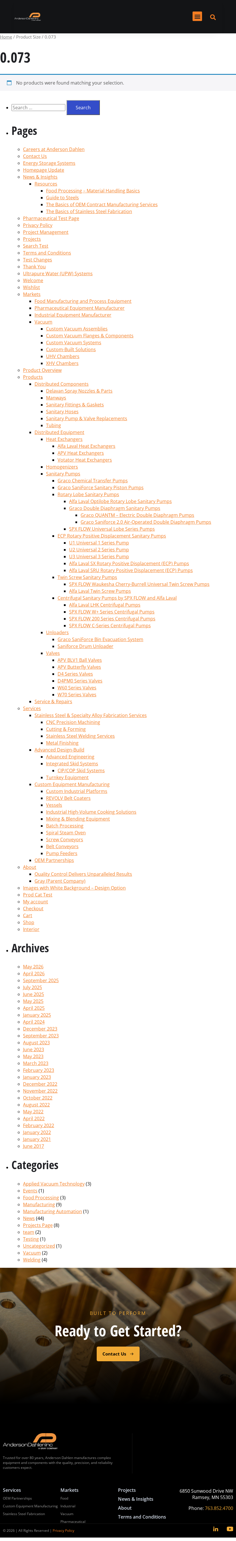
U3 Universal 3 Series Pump (99, 556)
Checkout (33, 908)
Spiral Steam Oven (66, 832)
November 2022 (40, 1091)
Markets (32, 294)
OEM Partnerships (54, 860)
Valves (53, 653)
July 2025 (32, 987)
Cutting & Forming (66, 729)
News (29, 1218)
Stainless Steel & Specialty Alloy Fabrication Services (91, 715)
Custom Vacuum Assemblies (77, 329)
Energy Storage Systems (49, 163)
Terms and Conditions (47, 253)
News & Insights (40, 177)
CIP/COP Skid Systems (81, 770)
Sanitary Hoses (62, 411)
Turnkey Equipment (67, 777)
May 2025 (33, 1001)
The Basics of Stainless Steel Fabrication (89, 211)
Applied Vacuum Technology (54, 1184)
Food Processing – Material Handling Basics (93, 191)
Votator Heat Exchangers (85, 460)
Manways (56, 398)
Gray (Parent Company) (60, 881)
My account (35, 901)
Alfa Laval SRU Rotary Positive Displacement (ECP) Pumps (131, 570)
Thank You (34, 266)
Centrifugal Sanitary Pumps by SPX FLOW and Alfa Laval (117, 598)
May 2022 (33, 1111)
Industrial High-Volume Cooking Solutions (91, 812)
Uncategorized (39, 1246)
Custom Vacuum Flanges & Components (90, 335)
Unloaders (57, 632)
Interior (31, 929)
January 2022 (37, 1132)
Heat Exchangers (64, 439)
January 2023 (37, 1077)
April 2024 (34, 1022)
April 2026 (34, 973)
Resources (46, 184)
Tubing (53, 425)
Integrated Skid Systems (72, 763)
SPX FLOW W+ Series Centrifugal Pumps (112, 612)
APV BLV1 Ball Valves (80, 660)
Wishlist (31, 287)
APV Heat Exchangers (81, 453)
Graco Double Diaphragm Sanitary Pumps (114, 508)
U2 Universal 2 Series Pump (99, 549)
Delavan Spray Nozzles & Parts (79, 391)
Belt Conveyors (62, 846)
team (28, 1232)
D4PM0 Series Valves (80, 681)
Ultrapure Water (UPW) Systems (58, 273)
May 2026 (33, 966)
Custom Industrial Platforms (76, 791)
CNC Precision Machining (73, 722)
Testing (31, 1239)
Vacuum (43, 322)
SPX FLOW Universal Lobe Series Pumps (112, 529)
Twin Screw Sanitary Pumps (87, 577)
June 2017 (33, 1146)
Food (64, 1498)
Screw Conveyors (64, 839)
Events (30, 1191)
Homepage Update (43, 170)
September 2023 (41, 1036)
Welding (32, 1260)
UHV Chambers (62, 356)
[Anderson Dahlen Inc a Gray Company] (27, 16)
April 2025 (34, 1008)
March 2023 (35, 1063)
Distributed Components (62, 384)
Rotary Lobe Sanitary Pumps (88, 494)
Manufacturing (39, 1204)
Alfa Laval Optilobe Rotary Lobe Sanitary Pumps (120, 501)
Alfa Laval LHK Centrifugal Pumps (104, 605)
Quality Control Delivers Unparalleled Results (83, 874)
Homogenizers (62, 467)
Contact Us (35, 156)
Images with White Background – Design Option (74, 888)
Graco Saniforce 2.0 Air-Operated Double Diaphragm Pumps (146, 522)
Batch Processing (64, 826)
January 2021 (37, 1139)
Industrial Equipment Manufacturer (73, 315)
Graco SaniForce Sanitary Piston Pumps (101, 487)
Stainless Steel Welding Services (80, 736)
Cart (27, 915)
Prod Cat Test (37, 895)
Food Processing (41, 1197)
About (29, 867)
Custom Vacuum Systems (73, 342)
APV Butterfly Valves (79, 667)
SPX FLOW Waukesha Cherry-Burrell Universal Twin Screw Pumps (139, 584)
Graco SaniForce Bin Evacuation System (100, 639)
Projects (32, 239)
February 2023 (38, 1070)
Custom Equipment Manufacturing (72, 784)
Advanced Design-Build (59, 750)
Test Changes (37, 260)
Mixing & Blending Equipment (78, 819)
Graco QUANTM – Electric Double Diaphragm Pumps (137, 515)
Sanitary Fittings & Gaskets (75, 404)
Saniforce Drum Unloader (85, 646)
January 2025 (37, 1015)
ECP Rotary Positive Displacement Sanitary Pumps (112, 536)
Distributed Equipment (59, 432)
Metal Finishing (62, 743)
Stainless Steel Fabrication (24, 1513)
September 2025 (41, 980)
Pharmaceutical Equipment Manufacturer (80, 308)
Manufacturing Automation (52, 1211)
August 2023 (36, 1042)
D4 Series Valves (75, 674)
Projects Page (38, 1225)
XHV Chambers (62, 363)
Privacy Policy (37, 225)
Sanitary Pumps (63, 474)
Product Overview (42, 370)
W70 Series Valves (77, 694)
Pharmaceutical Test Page (51, 218)
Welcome (33, 280)
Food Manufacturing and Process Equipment (83, 301)
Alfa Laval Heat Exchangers (86, 446)
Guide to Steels (62, 197)
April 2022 (34, 1118)
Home (6, 37)
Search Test (35, 246)
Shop (28, 922)
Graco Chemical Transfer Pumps (93, 480)
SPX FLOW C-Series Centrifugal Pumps (110, 625)
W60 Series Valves (77, 688)
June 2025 (33, 994)
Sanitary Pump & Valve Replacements (86, 418)
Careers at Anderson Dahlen (54, 149)
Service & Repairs (53, 701)
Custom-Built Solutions (71, 349)
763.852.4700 (219, 1508)
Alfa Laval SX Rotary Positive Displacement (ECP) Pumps (129, 563)
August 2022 (36, 1105)
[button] (197, 16)
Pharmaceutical (72, 1521)
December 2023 (40, 1029)
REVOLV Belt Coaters (68, 798)
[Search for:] (39, 107)
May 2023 (33, 1056)
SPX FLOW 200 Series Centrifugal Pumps (112, 618)
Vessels (54, 805)
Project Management (45, 232)
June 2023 (33, 1049)
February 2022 (38, 1125)
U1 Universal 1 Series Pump (99, 543)
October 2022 (37, 1098)
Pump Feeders (61, 853)
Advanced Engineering (70, 757)
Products (33, 377)
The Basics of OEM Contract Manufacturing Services (102, 204)
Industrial (67, 1506)
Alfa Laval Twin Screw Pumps (100, 591)
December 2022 (40, 1084)
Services (32, 708)
